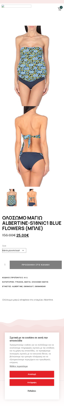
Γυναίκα (19, 282)
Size (4, 245)
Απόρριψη (31, 383)
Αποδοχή (32, 374)
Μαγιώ (27, 282)
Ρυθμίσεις (32, 391)
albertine (17, 286)
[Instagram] (61, 1)
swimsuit (29, 286)
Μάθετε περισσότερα (19, 366)
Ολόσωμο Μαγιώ (40, 282)
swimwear (40, 286)
